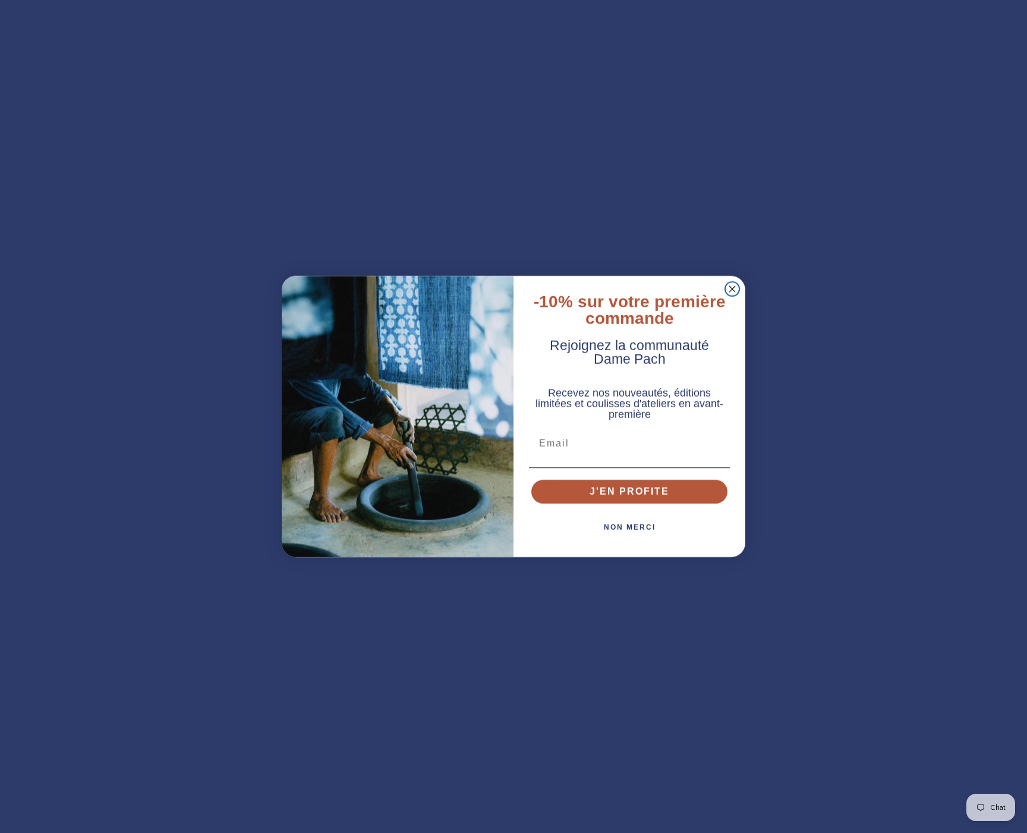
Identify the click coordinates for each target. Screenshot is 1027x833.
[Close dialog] (732, 289)
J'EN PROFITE (629, 491)
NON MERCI (630, 527)
